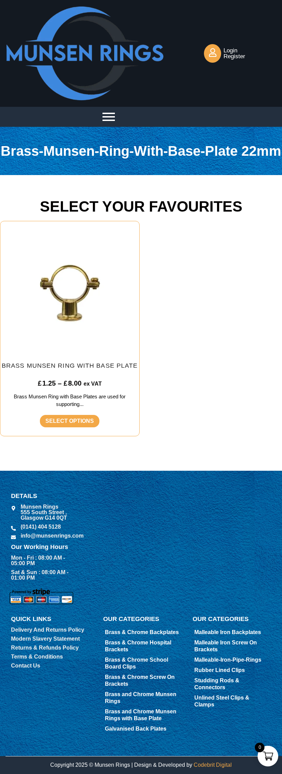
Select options (69, 421)
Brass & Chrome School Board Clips (136, 663)
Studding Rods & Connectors (216, 684)
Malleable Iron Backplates (227, 632)
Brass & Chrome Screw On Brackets (140, 680)
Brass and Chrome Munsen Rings (140, 697)
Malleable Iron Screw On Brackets (225, 646)
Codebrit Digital (213, 765)
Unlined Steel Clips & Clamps (221, 701)
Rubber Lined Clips (219, 670)
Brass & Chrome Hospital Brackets (138, 646)
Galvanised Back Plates (135, 729)
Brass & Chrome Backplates (142, 632)
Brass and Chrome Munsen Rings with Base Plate (140, 715)
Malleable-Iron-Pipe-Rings (227, 660)
